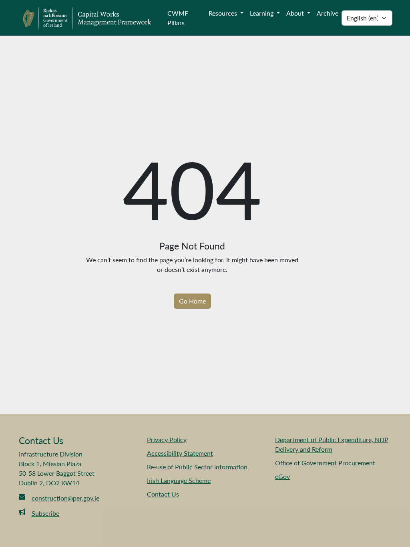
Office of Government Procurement (325, 463)
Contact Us (163, 494)
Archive (327, 13)
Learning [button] (262, 13)
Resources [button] (224, 13)
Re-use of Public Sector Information (197, 467)
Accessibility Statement (180, 453)
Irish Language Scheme (179, 480)
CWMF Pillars (177, 17)
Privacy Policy (167, 439)
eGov (282, 476)
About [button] (295, 13)
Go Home (192, 301)
